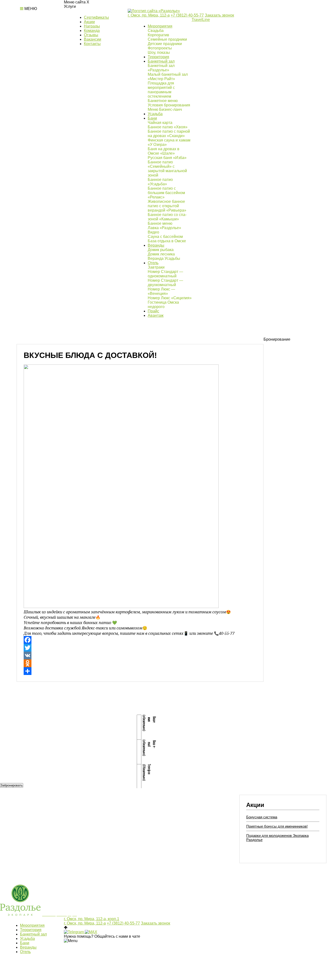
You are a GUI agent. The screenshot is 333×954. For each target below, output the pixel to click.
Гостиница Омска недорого (163, 304)
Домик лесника (161, 254)
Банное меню (160, 223)
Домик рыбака (161, 250)
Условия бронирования (169, 105)
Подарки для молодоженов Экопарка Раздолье (277, 837)
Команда (92, 30)
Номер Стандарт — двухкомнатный (165, 282)
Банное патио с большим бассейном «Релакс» (166, 192)
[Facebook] (140, 640)
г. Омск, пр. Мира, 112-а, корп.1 (91, 919)
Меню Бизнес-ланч (165, 109)
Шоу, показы (159, 52)
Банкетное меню (163, 101)
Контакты (92, 44)
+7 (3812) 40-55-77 (187, 15)
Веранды (156, 245)
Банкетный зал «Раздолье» (161, 68)
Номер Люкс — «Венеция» (161, 291)
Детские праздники (165, 44)
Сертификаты (96, 17)
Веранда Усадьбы (164, 258)
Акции (89, 22)
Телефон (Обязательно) (147, 772)
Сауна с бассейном (165, 236)
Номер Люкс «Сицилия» (170, 298)
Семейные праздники (167, 39)
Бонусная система (261, 817)
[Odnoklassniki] (140, 663)
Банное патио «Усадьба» (160, 182)
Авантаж (156, 315)
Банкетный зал (161, 61)
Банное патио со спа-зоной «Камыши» (167, 217)
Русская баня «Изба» (167, 158)
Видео (153, 232)
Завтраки (156, 267)
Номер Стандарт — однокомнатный (165, 274)
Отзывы (91, 35)
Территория (158, 57)
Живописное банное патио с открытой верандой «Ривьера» (167, 205)
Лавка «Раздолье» (164, 228)
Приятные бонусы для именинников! (277, 826)
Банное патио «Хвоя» (167, 127)
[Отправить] (140, 671)
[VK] (140, 655)
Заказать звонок (219, 15)
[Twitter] (140, 648)
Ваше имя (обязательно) (149, 723)
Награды (92, 26)
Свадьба (156, 30)
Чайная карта (160, 123)
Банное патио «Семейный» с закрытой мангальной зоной (167, 168)
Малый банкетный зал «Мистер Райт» (168, 76)
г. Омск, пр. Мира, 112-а (149, 15)
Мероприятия (160, 26)
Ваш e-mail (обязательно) (149, 747)
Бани (152, 118)
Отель (153, 263)
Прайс (153, 311)
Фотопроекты (160, 48)
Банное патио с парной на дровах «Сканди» (169, 133)
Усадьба (155, 114)
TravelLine (201, 20)
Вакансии (92, 39)
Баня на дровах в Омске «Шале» (163, 151)
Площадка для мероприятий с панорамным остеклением (161, 89)
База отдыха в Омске (167, 241)
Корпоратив (158, 35)
